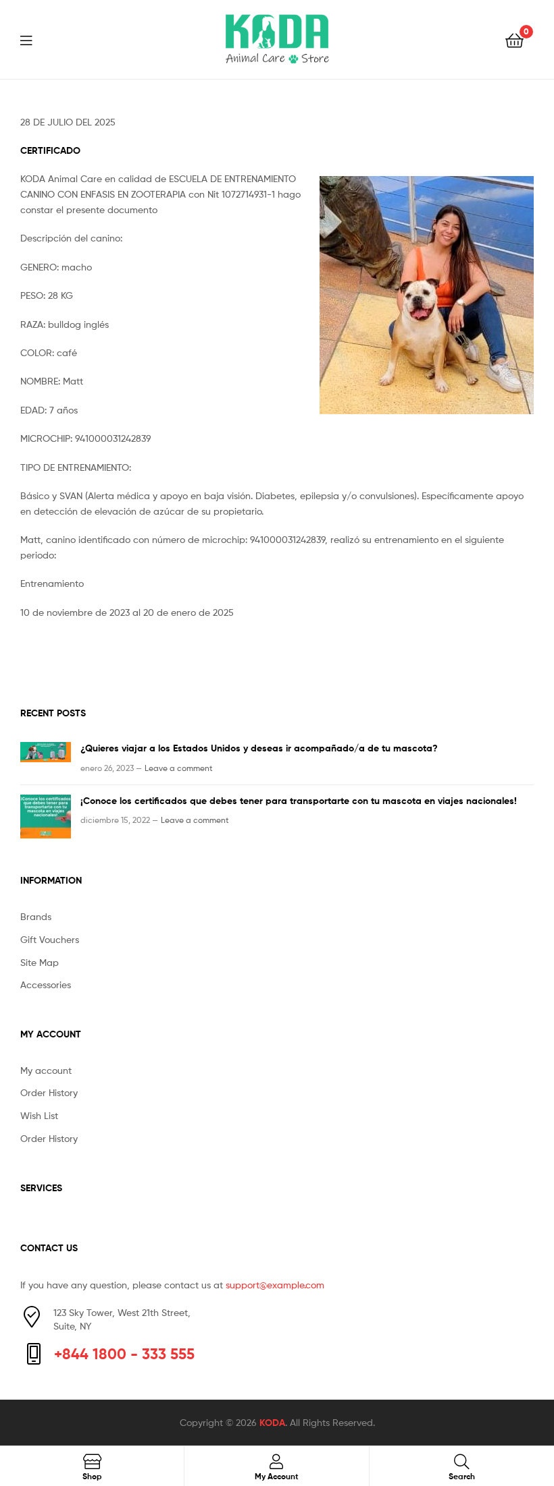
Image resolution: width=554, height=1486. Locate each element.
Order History (49, 1092)
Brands (35, 916)
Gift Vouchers (49, 939)
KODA (272, 1423)
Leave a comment (179, 768)
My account (46, 1070)
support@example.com (275, 1284)
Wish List (39, 1115)
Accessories (45, 984)
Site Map (39, 962)
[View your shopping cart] (514, 39)
